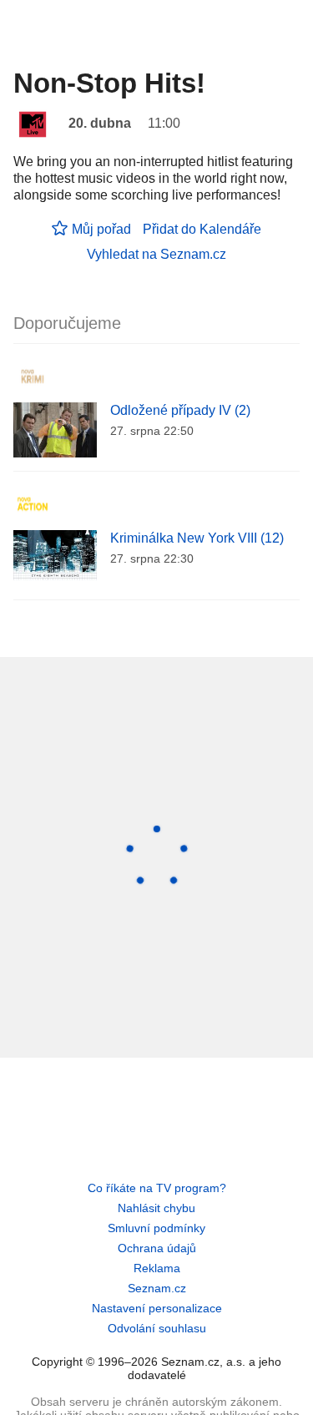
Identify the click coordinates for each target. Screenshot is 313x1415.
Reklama (157, 1268)
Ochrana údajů (157, 1248)
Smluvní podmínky (156, 1228)
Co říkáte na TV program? (157, 1188)
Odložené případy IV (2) (180, 410)
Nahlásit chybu (156, 1208)
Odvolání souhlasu (157, 1328)
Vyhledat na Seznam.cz (156, 254)
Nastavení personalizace (157, 1308)
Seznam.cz (157, 1288)
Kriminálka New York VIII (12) (197, 538)
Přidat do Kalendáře (202, 229)
